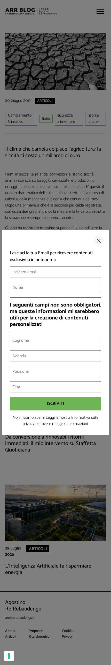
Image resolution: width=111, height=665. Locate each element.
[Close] (98, 240)
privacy (28, 423)
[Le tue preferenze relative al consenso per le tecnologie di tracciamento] (9, 656)
